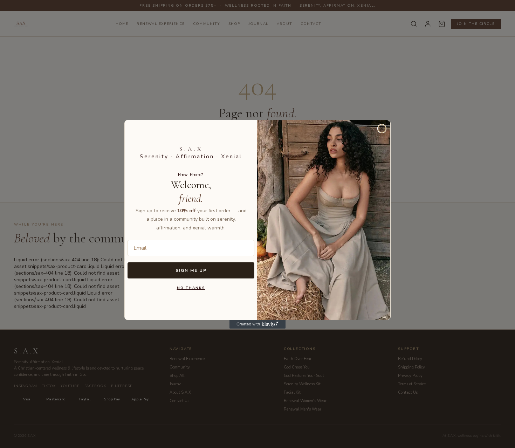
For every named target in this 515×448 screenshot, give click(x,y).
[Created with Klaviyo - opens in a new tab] (257, 324)
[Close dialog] (382, 128)
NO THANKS (191, 287)
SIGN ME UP (191, 270)
